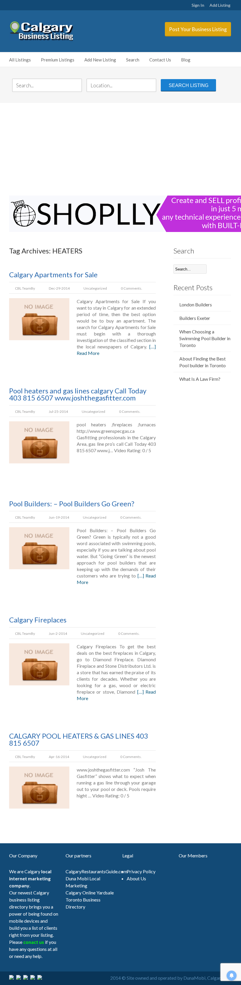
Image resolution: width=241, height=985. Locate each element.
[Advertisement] (120, 148)
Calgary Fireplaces (37, 619)
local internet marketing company (30, 878)
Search (132, 59)
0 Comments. (131, 288)
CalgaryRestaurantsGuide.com (96, 871)
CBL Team (23, 288)
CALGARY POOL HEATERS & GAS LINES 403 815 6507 (78, 739)
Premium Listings (57, 59)
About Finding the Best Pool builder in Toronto (202, 362)
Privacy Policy (141, 871)
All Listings (20, 59)
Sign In (198, 5)
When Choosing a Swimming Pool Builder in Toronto (204, 338)
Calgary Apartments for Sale (53, 274)
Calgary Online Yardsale (90, 892)
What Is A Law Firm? (199, 379)
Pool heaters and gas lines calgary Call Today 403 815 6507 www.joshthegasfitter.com (77, 394)
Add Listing (220, 5)
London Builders (195, 304)
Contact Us (160, 59)
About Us (136, 878)
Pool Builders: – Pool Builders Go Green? (71, 503)
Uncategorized (95, 288)
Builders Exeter (194, 318)
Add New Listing (100, 59)
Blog (185, 59)
